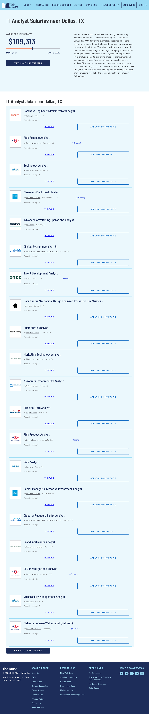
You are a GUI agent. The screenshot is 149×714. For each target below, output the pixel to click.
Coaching (91, 5)
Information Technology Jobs (72, 694)
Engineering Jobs (67, 686)
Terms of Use (37, 694)
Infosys (29, 170)
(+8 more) (74, 440)
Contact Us (36, 703)
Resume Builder (61, 5)
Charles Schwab (33, 198)
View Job (49, 127)
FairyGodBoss (38, 707)
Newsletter (108, 5)
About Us (35, 673)
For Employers (95, 673)
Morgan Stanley (33, 332)
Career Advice (38, 690)
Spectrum (30, 225)
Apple (29, 306)
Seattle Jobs (65, 681)
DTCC (28, 279)
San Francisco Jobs (68, 677)
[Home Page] (9, 5)
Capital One (31, 412)
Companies (42, 5)
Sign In (143, 5)
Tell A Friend (94, 688)
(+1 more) (76, 143)
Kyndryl (29, 116)
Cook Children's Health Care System (42, 251)
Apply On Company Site (103, 127)
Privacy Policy (38, 698)
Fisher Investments (34, 359)
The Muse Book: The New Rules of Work (100, 678)
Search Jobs (37, 681)
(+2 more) (73, 574)
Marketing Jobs (66, 690)
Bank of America (33, 143)
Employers (129, 5)
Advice (78, 5)
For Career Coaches (97, 684)
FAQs (34, 677)
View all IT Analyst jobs (28, 63)
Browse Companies (40, 686)
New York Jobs (66, 673)
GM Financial (32, 386)
